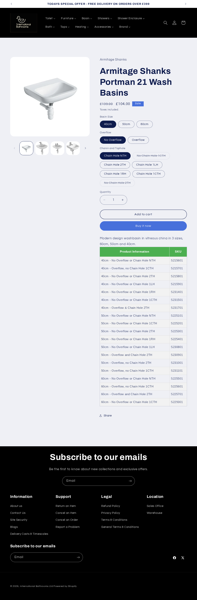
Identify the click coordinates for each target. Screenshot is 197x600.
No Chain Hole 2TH (119, 184)
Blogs (14, 527)
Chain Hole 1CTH (149, 173)
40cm (108, 124)
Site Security (18, 519)
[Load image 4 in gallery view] (73, 148)
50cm (126, 124)
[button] (165, 22)
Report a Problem (68, 527)
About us (16, 506)
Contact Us (18, 513)
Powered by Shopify (65, 586)
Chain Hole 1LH (147, 164)
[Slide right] (85, 148)
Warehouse (154, 513)
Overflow (138, 140)
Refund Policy (110, 506)
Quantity (105, 192)
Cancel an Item (66, 513)
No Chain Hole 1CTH (153, 156)
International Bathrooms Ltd (36, 586)
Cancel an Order (67, 519)
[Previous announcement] (11, 4)
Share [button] (108, 415)
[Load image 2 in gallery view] (42, 148)
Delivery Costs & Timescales (29, 533)
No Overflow (113, 140)
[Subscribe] (130, 481)
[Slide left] (14, 148)
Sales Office (155, 506)
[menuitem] (50, 18)
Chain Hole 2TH (115, 164)
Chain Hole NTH (115, 155)
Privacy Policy (110, 513)
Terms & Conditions (114, 519)
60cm (145, 124)
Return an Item (66, 506)
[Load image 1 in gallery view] (26, 148)
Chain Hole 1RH (115, 173)
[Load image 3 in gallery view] (57, 148)
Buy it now (143, 225)
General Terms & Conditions (120, 527)
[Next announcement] (185, 4)
